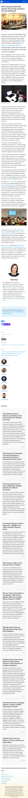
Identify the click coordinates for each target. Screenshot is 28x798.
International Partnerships (6, 779)
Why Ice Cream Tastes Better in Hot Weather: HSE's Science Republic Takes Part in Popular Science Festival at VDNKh (13, 596)
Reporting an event (6, 344)
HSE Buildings (3, 783)
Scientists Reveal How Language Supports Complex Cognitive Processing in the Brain (13, 704)
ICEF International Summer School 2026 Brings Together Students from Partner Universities (12, 487)
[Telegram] (4, 321)
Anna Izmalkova (14, 230)
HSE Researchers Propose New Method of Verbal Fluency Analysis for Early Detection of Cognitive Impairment (13, 662)
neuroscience (13, 344)
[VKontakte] (2, 321)
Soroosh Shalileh (12, 181)
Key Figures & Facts (5, 774)
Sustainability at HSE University (7, 776)
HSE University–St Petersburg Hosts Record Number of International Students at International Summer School (12, 456)
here (18, 789)
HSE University (6, 1)
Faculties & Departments (6, 778)
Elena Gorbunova (5, 245)
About (3, 770)
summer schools (21, 344)
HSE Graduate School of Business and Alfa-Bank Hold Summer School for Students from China (12, 417)
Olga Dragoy (14, 279)
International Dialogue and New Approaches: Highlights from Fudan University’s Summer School (13, 526)
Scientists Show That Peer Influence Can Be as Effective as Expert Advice (13, 740)
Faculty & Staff (4, 781)
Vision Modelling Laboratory (8, 185)
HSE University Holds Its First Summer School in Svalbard (12, 564)
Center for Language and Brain (13, 287)
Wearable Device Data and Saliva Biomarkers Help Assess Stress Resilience (12, 629)
